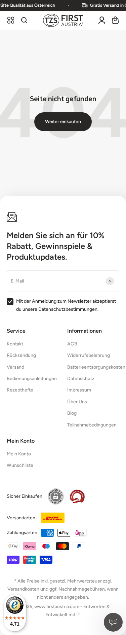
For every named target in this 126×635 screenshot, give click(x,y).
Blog (72, 413)
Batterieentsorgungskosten (96, 367)
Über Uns (77, 402)
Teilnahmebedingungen (92, 425)
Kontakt (15, 344)
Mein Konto (19, 454)
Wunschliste (20, 465)
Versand (15, 367)
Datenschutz (80, 378)
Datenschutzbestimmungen (67, 309)
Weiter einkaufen (63, 121)
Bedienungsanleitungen (32, 378)
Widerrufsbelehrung (88, 355)
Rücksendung (21, 355)
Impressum (79, 390)
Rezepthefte (20, 390)
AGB (72, 344)
